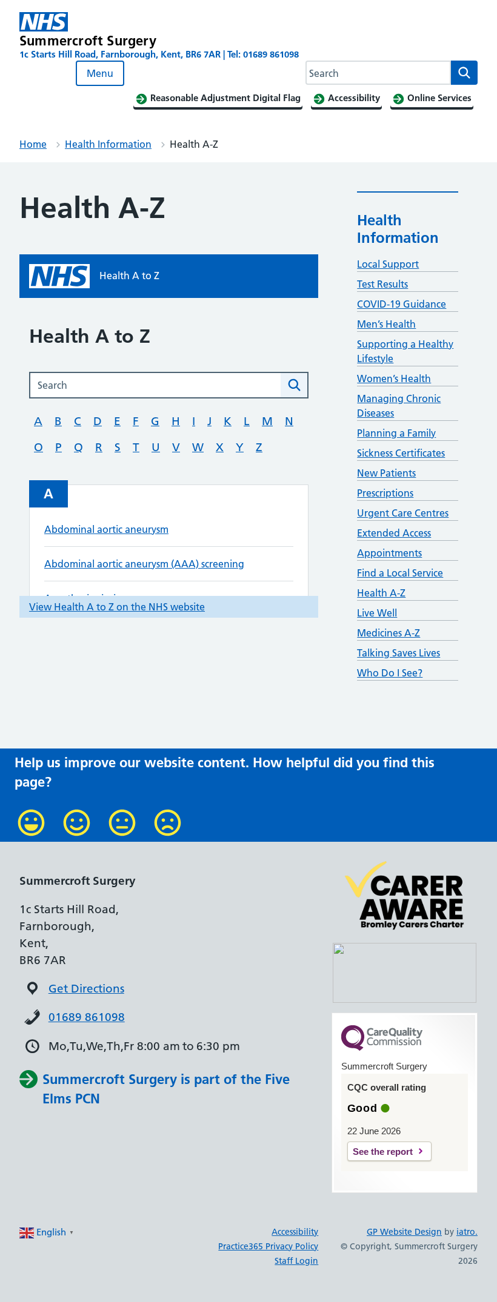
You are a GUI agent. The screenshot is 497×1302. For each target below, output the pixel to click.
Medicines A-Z (388, 633)
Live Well (377, 613)
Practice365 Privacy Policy (268, 1246)
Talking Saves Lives (398, 653)
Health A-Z (381, 593)
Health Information (108, 144)
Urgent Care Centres (403, 513)
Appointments (389, 553)
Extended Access (394, 533)
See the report (383, 1151)
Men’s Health (386, 324)
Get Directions (86, 989)
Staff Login (296, 1260)
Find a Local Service (400, 573)
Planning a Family (396, 433)
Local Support (388, 264)
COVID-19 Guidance (401, 304)
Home (33, 144)
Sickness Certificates (401, 453)
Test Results (382, 284)
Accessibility (295, 1231)
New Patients (386, 473)
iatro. (467, 1231)
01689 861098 (86, 1017)
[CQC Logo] (381, 1048)
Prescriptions (385, 493)
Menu (100, 73)
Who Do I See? (389, 673)
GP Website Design (404, 1231)
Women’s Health (394, 378)
